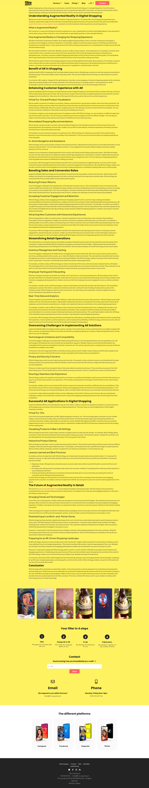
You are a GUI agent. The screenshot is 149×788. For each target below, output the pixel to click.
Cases (66, 3)
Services (56, 3)
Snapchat (85, 745)
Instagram (42, 745)
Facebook (63, 745)
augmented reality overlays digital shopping (44, 24)
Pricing (74, 3)
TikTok (107, 745)
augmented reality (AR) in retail (48, 489)
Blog (83, 3)
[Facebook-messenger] (69, 770)
